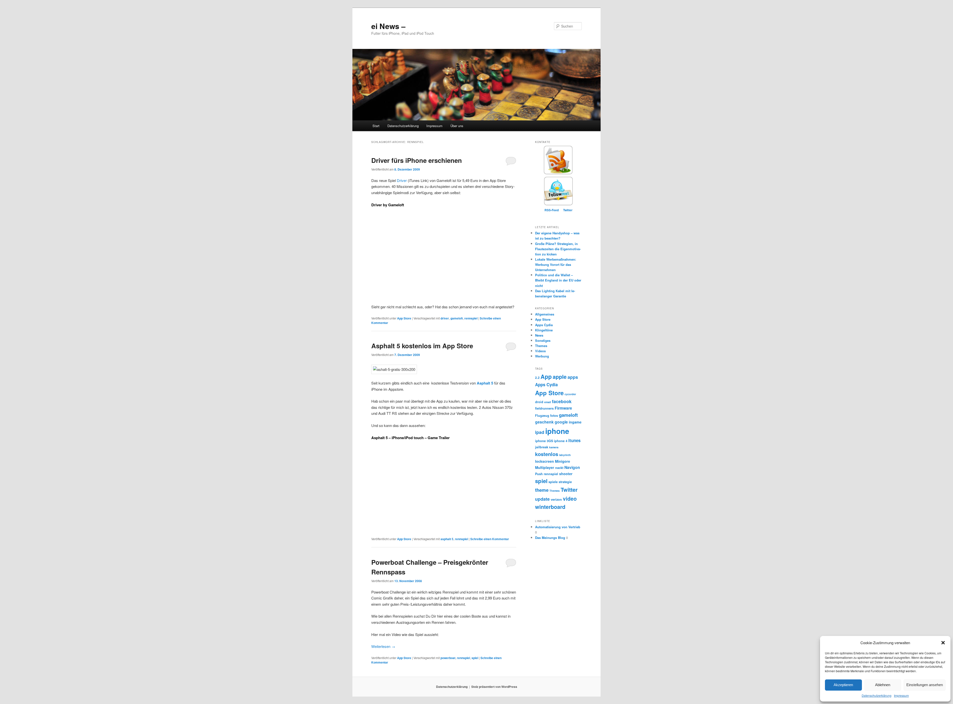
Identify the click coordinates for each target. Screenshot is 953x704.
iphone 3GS (544, 441)
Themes (541, 345)
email (547, 402)
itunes (574, 440)
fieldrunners (544, 408)
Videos (540, 351)
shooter (566, 473)
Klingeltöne (544, 330)
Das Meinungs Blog (550, 537)
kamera (553, 447)
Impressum (901, 695)
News (539, 335)
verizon (556, 499)
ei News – (388, 26)
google (561, 422)
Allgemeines (544, 314)
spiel (475, 658)
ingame (575, 422)
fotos (554, 415)
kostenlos (546, 454)
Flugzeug (542, 415)
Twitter (568, 210)
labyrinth (565, 455)
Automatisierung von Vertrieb (557, 527)
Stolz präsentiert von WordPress (494, 686)
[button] (943, 642)
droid (539, 402)
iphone (557, 431)
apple (560, 377)
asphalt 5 (447, 539)
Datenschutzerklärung (876, 695)
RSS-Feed (552, 210)
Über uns (456, 125)
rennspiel (470, 318)
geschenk (544, 422)
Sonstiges (542, 340)
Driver (402, 180)
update (542, 499)
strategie (565, 482)
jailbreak (541, 447)
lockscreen (544, 461)
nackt (559, 467)
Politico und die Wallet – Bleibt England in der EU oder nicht (558, 280)
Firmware (563, 408)
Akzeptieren (843, 685)
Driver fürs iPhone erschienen (416, 160)
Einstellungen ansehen (924, 685)
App (546, 376)
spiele (553, 482)
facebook (562, 401)
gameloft (456, 318)
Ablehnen (882, 685)
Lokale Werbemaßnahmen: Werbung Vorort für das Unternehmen (555, 264)
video (570, 498)
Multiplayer (544, 467)
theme (541, 490)
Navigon (572, 467)
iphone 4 (560, 441)
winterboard (550, 507)
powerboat (448, 658)
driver (445, 318)
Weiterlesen (383, 646)
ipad (539, 432)
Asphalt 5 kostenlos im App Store (422, 345)
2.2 (537, 377)
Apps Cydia (544, 324)
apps (573, 377)
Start (376, 125)
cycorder (570, 394)
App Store (404, 318)
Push (539, 474)
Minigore (562, 461)
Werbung (542, 356)
